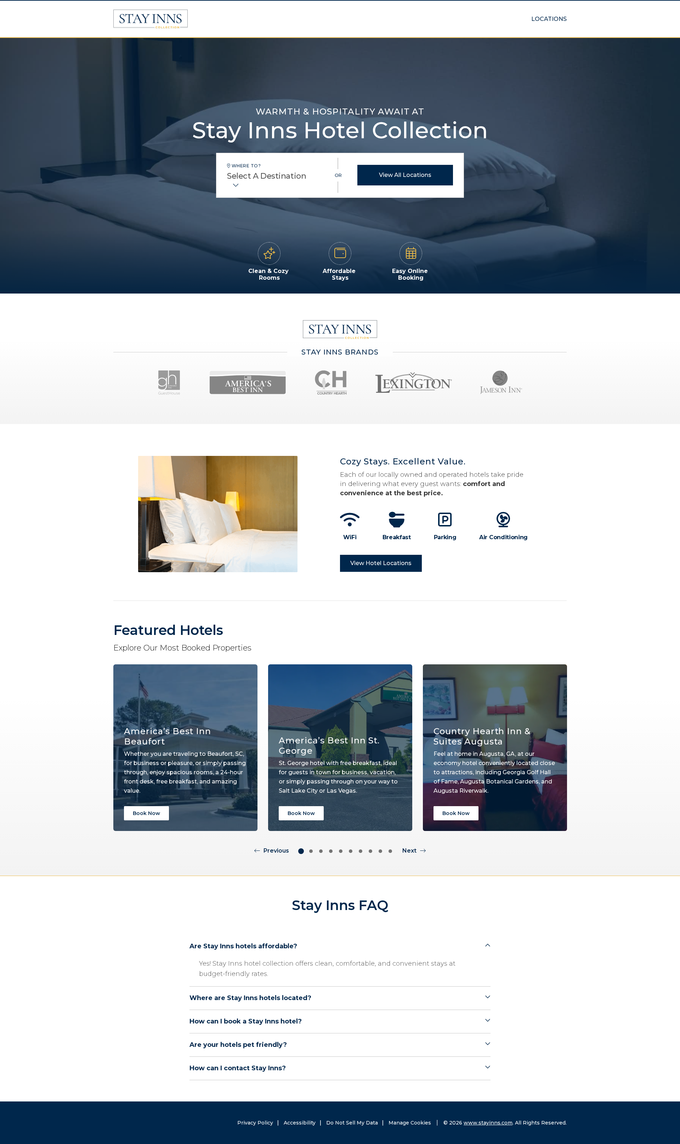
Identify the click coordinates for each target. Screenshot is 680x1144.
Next (409, 850)
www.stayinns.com (488, 1123)
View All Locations (405, 175)
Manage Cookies (410, 1123)
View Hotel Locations (381, 563)
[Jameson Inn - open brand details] (501, 382)
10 (390, 851)
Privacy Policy (255, 1123)
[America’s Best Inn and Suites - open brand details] (248, 382)
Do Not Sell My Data (352, 1123)
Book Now (146, 813)
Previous (276, 850)
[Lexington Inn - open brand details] (413, 382)
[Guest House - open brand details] (169, 382)
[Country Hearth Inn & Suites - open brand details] (331, 382)
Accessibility (300, 1123)
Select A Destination (266, 176)
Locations (549, 19)
